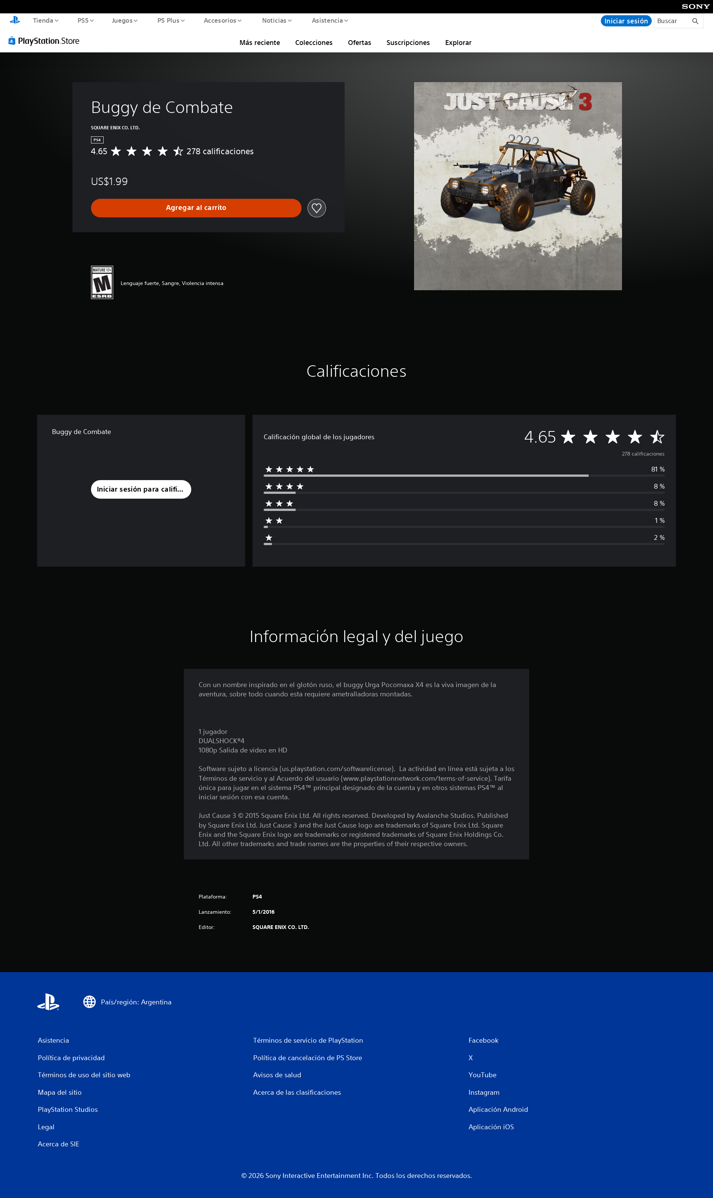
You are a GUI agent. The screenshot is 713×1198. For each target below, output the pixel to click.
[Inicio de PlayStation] (15, 20)
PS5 (83, 20)
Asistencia (327, 20)
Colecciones (314, 42)
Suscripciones (408, 42)
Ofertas (359, 42)
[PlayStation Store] (46, 40)
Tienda (43, 20)
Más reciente (260, 42)
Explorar (458, 42)
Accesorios (220, 20)
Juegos (122, 20)
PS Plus (168, 20)
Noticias (274, 20)
